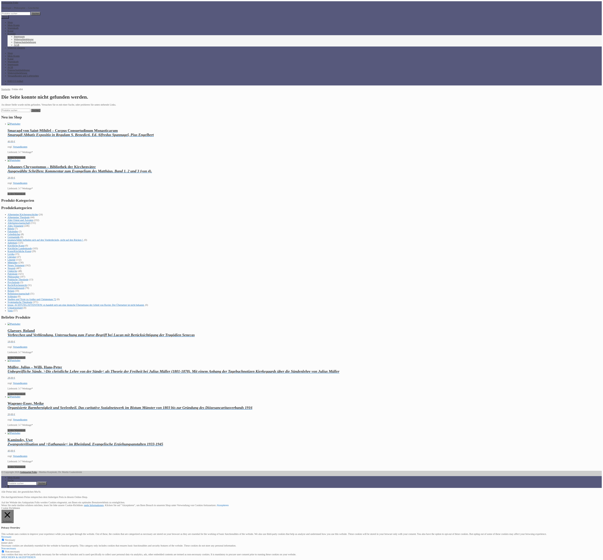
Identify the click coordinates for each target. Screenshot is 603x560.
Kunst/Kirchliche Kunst (19, 251)
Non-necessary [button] (8, 548)
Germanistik (14, 237)
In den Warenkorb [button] (16, 157)
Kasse (11, 31)
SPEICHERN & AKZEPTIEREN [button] (18, 557)
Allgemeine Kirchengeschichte (23, 214)
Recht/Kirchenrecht (17, 285)
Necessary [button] (6, 536)
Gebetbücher (14, 234)
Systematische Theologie (20, 302)
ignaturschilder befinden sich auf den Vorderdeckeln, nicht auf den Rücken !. (46, 240)
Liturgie (11, 259)
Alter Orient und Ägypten (20, 220)
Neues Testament (16, 265)
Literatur (12, 257)
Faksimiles (13, 231)
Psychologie (14, 282)
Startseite (5, 89)
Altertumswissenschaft (19, 223)
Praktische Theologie (18, 279)
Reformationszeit (16, 288)
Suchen (35, 13)
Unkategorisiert (15, 307)
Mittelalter (13, 262)
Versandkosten (20, 146)
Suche (11, 480)
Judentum (12, 242)
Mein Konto (14, 25)
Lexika (11, 254)
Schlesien (12, 296)
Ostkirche (12, 271)
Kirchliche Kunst (16, 245)
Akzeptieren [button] (223, 505)
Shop (10, 22)
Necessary (10, 540)
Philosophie (13, 276)
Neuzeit (11, 268)
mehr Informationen (94, 505)
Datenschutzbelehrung (25, 42)
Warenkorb (13, 28)
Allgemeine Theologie (19, 217)
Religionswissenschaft (19, 293)
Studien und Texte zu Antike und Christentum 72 (32, 299)
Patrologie (13, 274)
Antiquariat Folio (9, 2)
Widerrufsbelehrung (23, 39)
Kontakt (12, 33)
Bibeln (11, 228)
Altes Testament (15, 225)
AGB (16, 45)
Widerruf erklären (16, 47)
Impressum (19, 36)
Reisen (11, 291)
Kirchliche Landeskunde (20, 248)
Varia (10, 310)
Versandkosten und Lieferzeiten (23, 75)
